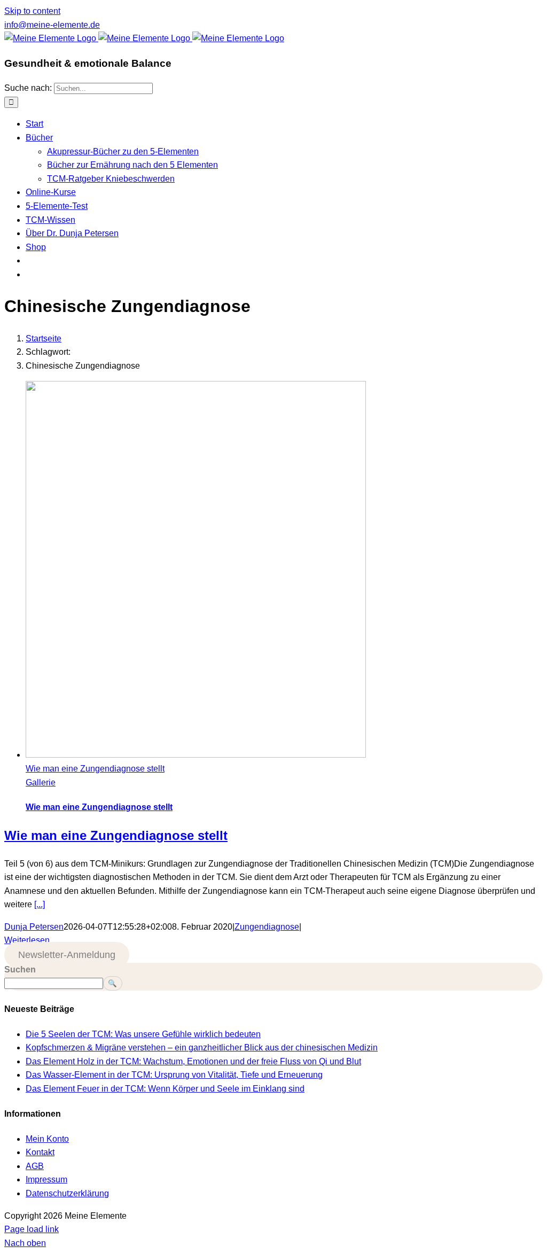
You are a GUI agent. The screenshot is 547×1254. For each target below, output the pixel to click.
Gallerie (41, 782)
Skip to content (32, 10)
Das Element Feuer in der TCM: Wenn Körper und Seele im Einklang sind (165, 1088)
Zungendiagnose (267, 926)
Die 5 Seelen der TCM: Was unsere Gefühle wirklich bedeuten (143, 1034)
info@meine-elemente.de (52, 24)
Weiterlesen (27, 940)
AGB (35, 1166)
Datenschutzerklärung (67, 1193)
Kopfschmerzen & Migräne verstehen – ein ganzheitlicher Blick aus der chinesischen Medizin (202, 1047)
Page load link (31, 1229)
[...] (39, 904)
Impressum (46, 1179)
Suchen (20, 969)
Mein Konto (47, 1138)
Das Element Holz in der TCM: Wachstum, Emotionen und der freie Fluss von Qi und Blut (193, 1061)
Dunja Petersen (34, 926)
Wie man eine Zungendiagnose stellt (95, 768)
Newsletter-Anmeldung (66, 954)
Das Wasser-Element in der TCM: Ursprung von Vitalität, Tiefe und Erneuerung (174, 1074)
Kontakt (40, 1152)
